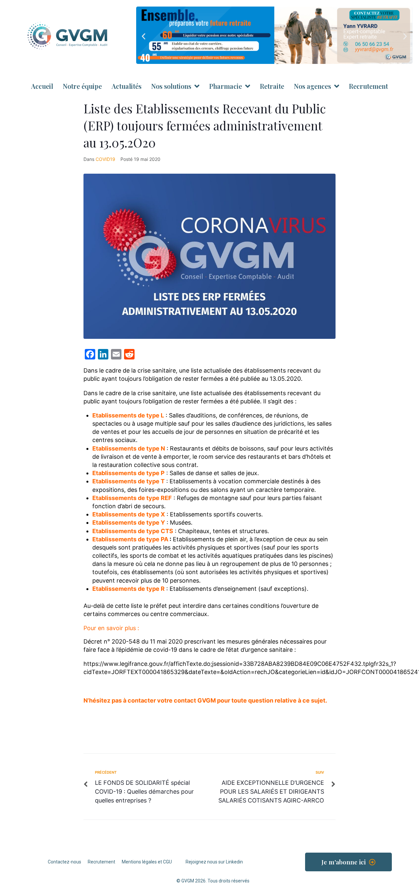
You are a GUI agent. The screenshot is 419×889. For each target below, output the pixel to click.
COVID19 (105, 159)
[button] (143, 36)
